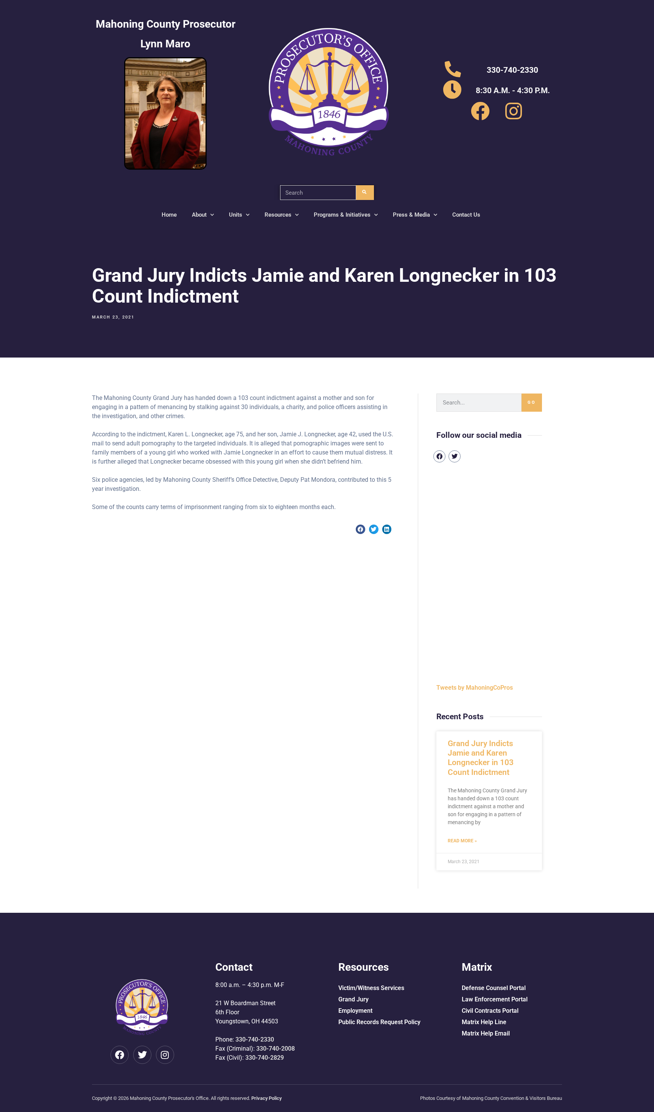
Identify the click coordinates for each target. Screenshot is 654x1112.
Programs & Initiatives (342, 214)
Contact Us (466, 214)
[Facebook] (439, 456)
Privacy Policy (266, 1098)
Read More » (462, 840)
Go (532, 402)
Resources (278, 214)
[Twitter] (454, 456)
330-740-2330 (254, 1039)
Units (235, 214)
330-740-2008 (275, 1048)
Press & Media (411, 214)
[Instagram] (165, 1055)
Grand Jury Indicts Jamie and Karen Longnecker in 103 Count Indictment (481, 758)
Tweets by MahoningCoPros (474, 687)
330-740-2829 (264, 1057)
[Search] (365, 192)
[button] (360, 529)
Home (169, 214)
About (199, 214)
